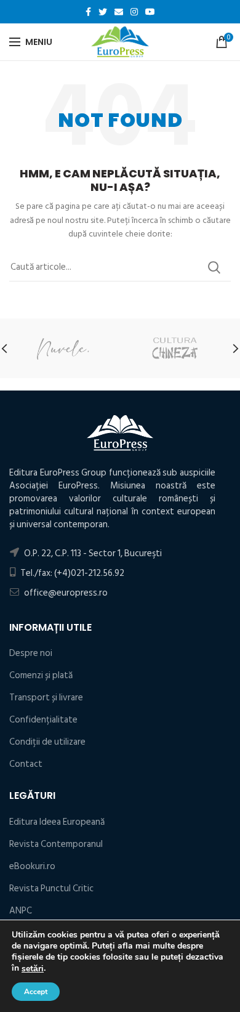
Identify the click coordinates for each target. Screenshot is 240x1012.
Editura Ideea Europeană (57, 822)
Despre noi (30, 653)
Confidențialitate (43, 719)
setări (33, 968)
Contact (25, 764)
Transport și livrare (46, 697)
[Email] (119, 12)
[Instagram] (134, 12)
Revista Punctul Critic (51, 888)
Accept (35, 992)
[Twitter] (103, 12)
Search (214, 267)
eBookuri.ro (32, 866)
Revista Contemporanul (56, 844)
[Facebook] (88, 12)
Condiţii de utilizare (47, 742)
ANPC (20, 910)
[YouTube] (150, 12)
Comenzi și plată (41, 675)
